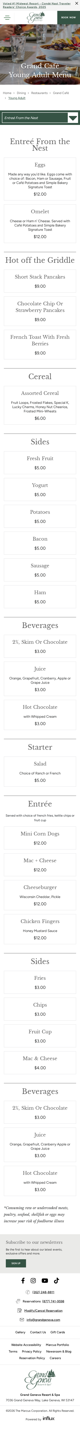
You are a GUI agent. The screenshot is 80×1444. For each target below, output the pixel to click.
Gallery (20, 1332)
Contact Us (38, 1332)
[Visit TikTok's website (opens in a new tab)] (56, 1281)
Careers (55, 1358)
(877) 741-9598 (53, 1301)
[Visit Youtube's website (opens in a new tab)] (45, 1281)
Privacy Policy (32, 1351)
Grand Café (61, 93)
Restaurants (39, 93)
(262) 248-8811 (43, 1292)
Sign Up (15, 1263)
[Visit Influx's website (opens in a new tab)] (49, 1418)
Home (7, 93)
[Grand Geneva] (40, 1381)
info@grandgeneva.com (43, 1320)
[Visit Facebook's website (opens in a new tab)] (23, 1281)
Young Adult (16, 98)
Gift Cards (57, 1332)
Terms (13, 1351)
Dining (21, 93)
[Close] (76, 3)
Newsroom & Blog (58, 1351)
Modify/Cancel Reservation (43, 1310)
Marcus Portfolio (57, 1345)
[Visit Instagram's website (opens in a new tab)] (33, 1281)
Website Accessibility (26, 1345)
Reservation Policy (32, 1358)
